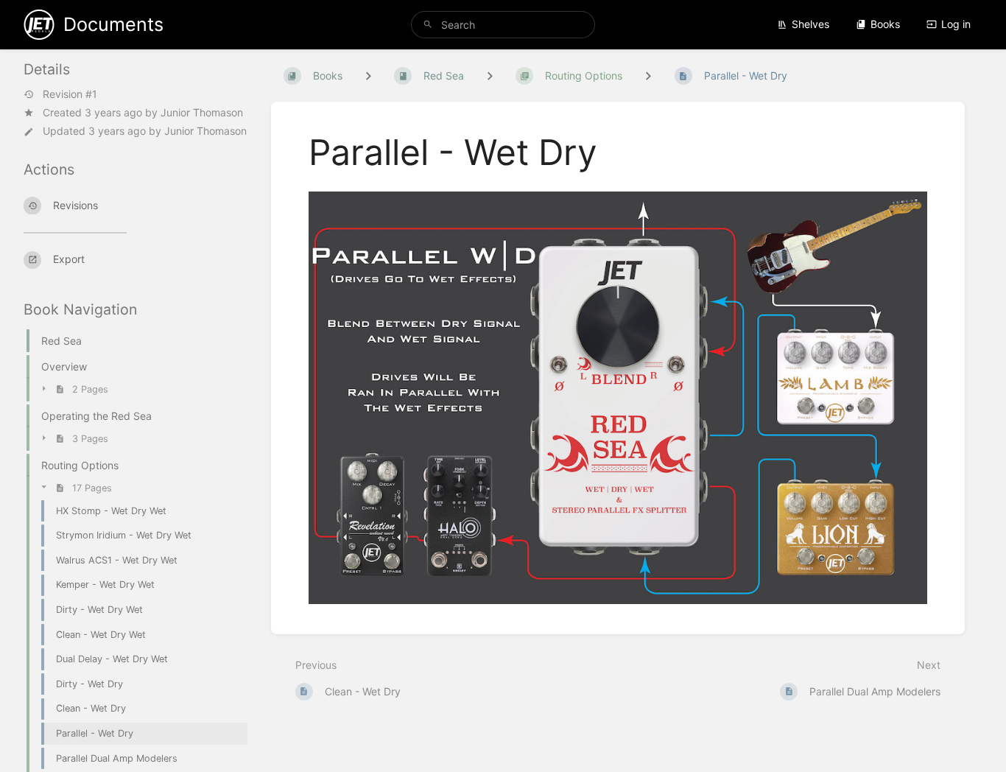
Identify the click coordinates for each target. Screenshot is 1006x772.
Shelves (810, 24)
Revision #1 (70, 94)
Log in (956, 24)
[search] (503, 24)
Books (885, 24)
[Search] (428, 24)
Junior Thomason (202, 112)
